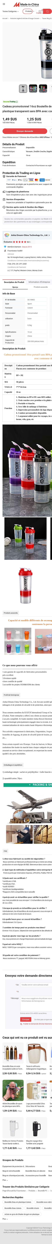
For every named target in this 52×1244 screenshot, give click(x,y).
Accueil (5, 18)
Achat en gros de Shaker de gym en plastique (22, 1214)
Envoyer (25, 1019)
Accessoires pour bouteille (35, 1175)
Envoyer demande (25, 131)
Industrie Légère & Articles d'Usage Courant (24, 18)
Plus (4, 1219)
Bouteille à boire (33, 1208)
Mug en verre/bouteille (11, 1171)
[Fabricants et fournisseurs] (26, 4)
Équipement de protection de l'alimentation (14, 1166)
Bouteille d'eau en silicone (35, 1171)
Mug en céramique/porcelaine (14, 1175)
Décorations (30, 1166)
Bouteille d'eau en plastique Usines (18, 1202)
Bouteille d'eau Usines (13, 1208)
